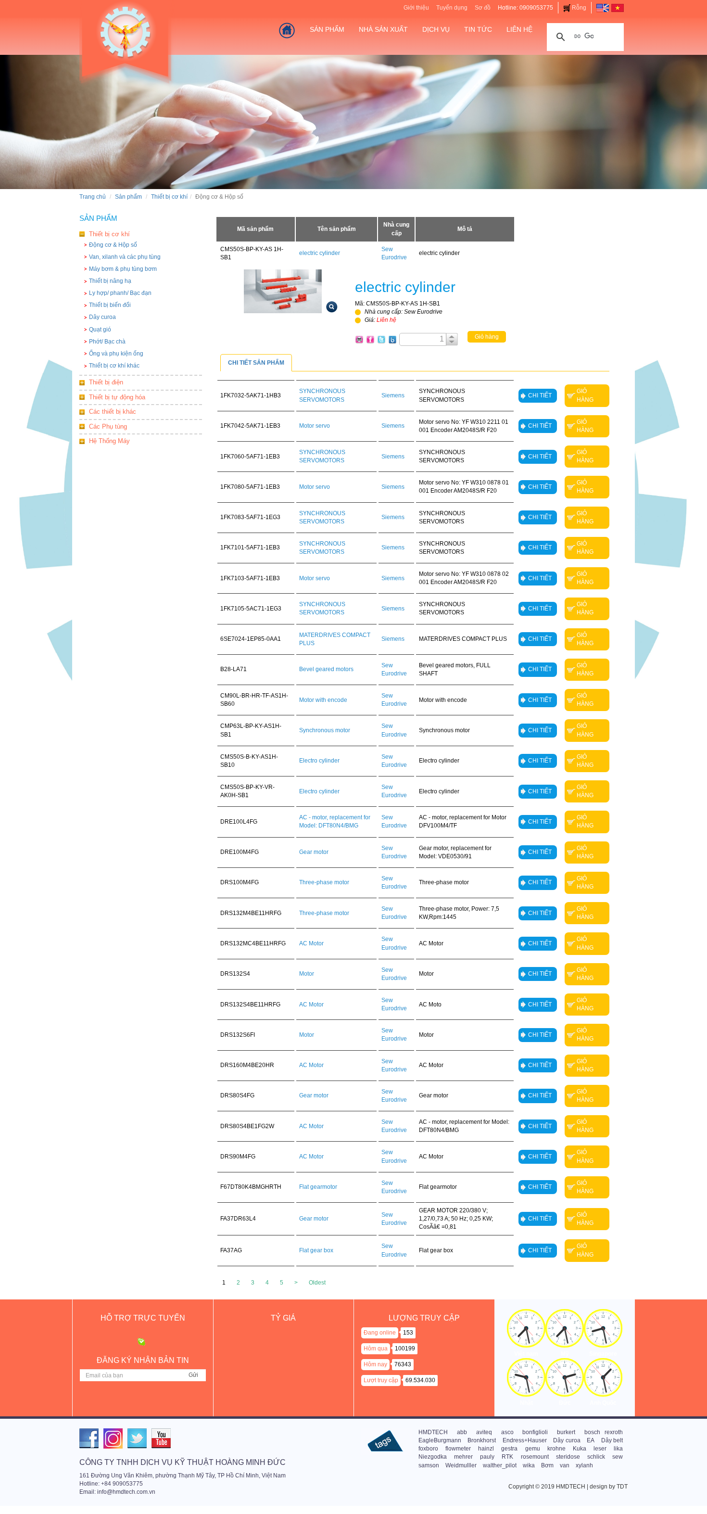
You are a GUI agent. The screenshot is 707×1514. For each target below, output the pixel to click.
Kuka (579, 1448)
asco (507, 1432)
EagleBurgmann (439, 1440)
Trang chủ (92, 196)
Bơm (547, 1465)
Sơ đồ (483, 7)
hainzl (486, 1448)
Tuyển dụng (451, 7)
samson (428, 1465)
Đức (565, 1402)
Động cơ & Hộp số (113, 245)
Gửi (193, 1375)
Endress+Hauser (525, 1440)
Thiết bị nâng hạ (110, 281)
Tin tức (478, 29)
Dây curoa (102, 317)
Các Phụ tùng (108, 426)
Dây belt (612, 1440)
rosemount (535, 1456)
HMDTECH (433, 1432)
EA (590, 1440)
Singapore (603, 1353)
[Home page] (602, 7)
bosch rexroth (603, 1432)
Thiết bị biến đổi (110, 305)
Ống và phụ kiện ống (116, 353)
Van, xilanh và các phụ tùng (125, 257)
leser (599, 1448)
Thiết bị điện (106, 382)
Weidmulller (461, 1465)
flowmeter (458, 1448)
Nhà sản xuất (383, 29)
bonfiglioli (535, 1432)
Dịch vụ (436, 29)
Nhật (526, 1402)
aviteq (484, 1432)
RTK (507, 1456)
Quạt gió (100, 329)
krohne (556, 1448)
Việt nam (526, 1353)
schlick (596, 1456)
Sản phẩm (128, 196)
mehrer (463, 1456)
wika (529, 1465)
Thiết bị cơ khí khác (114, 365)
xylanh (584, 1465)
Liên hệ (519, 29)
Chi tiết (540, 395)
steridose (568, 1456)
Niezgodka (432, 1456)
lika (618, 1448)
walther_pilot (500, 1465)
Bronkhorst (481, 1440)
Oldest (317, 1282)
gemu (532, 1448)
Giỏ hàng (487, 336)
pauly (487, 1456)
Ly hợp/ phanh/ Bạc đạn (120, 293)
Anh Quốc (603, 1402)
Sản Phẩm (327, 29)
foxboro (428, 1448)
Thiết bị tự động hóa (117, 397)
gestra (509, 1448)
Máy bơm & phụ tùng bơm (123, 269)
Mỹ (565, 1353)
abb (462, 1432)
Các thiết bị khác (112, 411)
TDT (622, 1486)
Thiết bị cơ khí (169, 196)
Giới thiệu (416, 7)
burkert (566, 1432)
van (564, 1465)
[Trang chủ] (286, 30)
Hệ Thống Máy (109, 441)
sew (617, 1456)
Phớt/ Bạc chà (107, 341)
